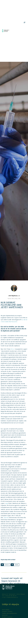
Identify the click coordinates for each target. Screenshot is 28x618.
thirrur (12, 349)
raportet (6, 517)
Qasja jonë (4, 615)
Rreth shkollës (5, 609)
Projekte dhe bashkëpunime (9, 613)
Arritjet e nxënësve (7, 617)
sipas (6, 503)
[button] (5, 564)
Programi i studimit (7, 611)
